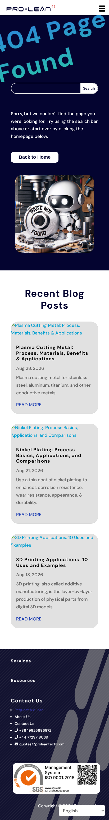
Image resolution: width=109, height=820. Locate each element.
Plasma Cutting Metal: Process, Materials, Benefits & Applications (52, 353)
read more (29, 404)
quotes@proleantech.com (42, 744)
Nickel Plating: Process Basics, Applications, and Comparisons (48, 455)
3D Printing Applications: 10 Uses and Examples (52, 562)
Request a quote (29, 709)
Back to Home (35, 157)
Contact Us (24, 723)
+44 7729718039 (33, 737)
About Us (22, 716)
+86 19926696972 (35, 730)
